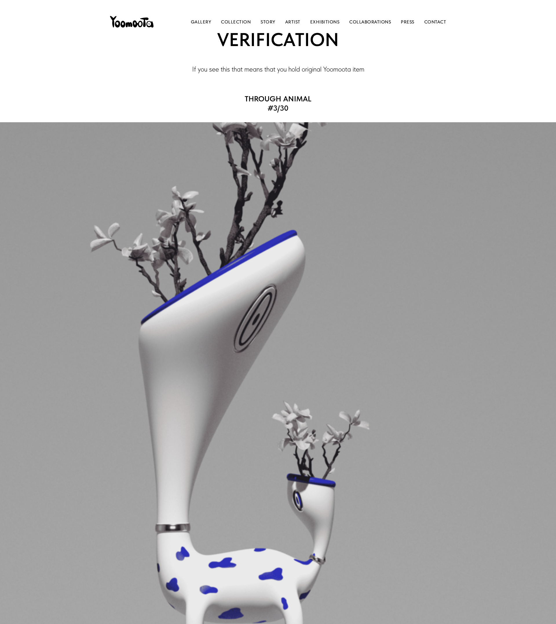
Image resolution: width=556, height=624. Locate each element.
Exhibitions (325, 22)
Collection (236, 22)
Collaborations (370, 22)
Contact (435, 22)
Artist (292, 22)
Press (407, 22)
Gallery (201, 22)
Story (268, 22)
